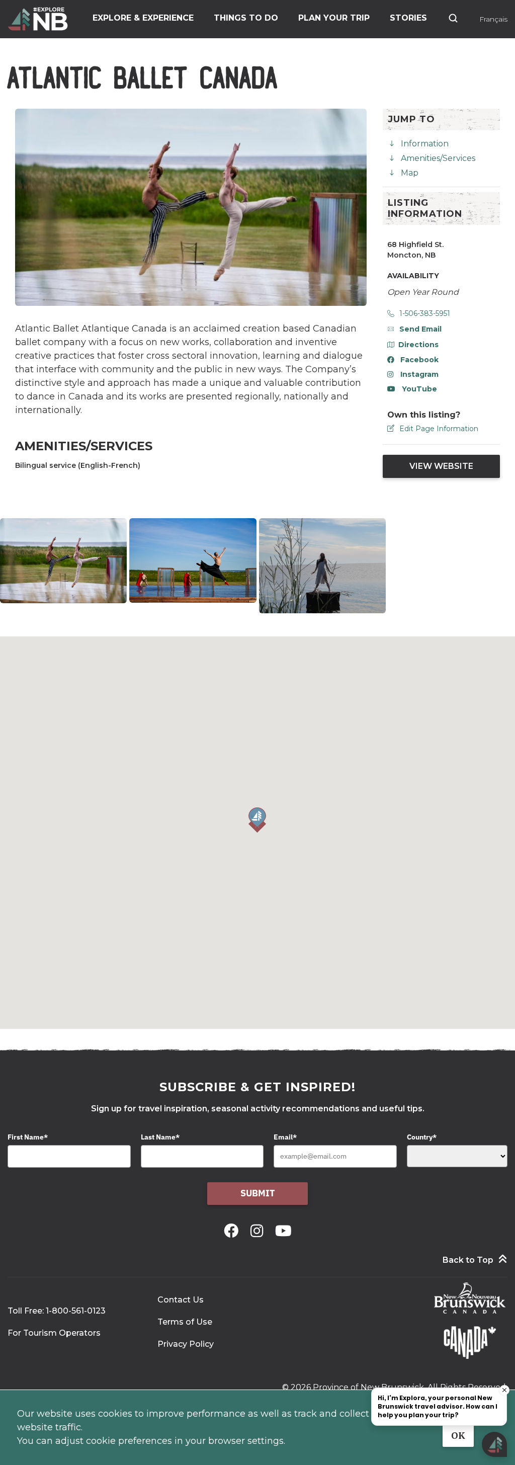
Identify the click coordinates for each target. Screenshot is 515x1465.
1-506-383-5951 (424, 313)
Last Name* (160, 1137)
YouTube (419, 388)
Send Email (420, 329)
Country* (422, 1137)
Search (453, 18)
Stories (408, 18)
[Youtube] (283, 1231)
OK (458, 1435)
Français (493, 19)
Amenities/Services (438, 158)
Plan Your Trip (334, 18)
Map (409, 173)
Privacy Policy (185, 1344)
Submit (257, 1193)
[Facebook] (233, 1231)
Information (425, 143)
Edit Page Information (438, 428)
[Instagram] (258, 1231)
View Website (441, 466)
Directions (418, 344)
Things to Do (246, 18)
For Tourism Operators (54, 1333)
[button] (257, 820)
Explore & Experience (143, 18)
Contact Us (180, 1300)
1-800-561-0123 (76, 1311)
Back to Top (468, 1260)
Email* (285, 1137)
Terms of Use (184, 1322)
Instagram (419, 374)
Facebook (419, 359)
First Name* (28, 1137)
